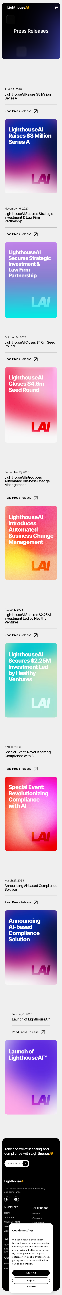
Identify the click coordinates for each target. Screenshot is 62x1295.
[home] (31, 7)
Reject (31, 1280)
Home (7, 1213)
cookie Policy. (25, 1264)
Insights (36, 1213)
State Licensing (12, 1222)
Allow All (31, 1273)
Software (9, 1217)
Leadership (38, 1222)
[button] (56, 7)
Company (37, 1218)
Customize (31, 1287)
